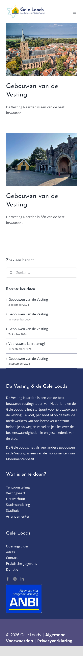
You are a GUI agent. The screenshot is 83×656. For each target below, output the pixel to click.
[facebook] (7, 579)
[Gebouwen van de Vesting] (41, 49)
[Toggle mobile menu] (75, 12)
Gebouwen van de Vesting (28, 299)
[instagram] (15, 579)
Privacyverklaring (54, 640)
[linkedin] (22, 579)
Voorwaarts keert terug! (26, 343)
